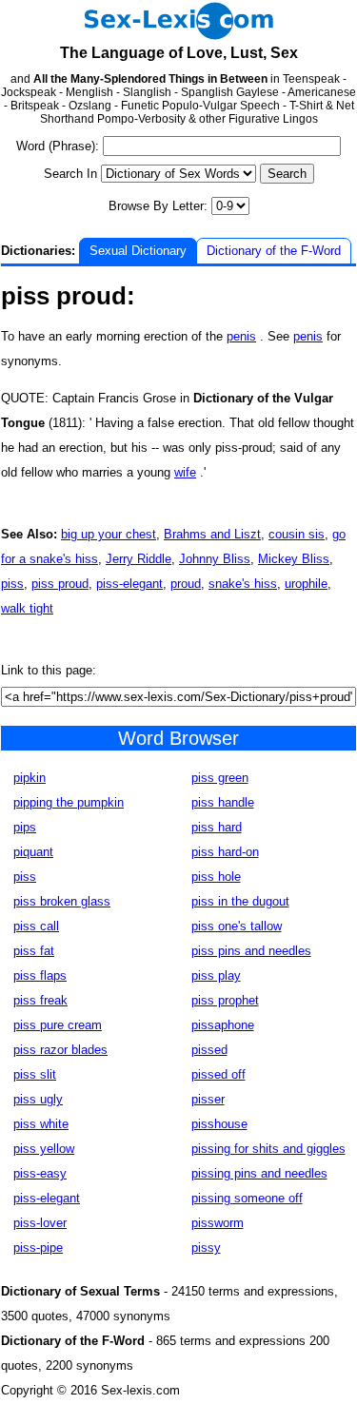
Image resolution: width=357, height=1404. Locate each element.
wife (185, 472)
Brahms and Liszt (212, 534)
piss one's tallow (236, 926)
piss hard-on (225, 852)
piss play (216, 975)
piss (12, 583)
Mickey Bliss (293, 559)
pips (24, 827)
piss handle (222, 802)
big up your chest (108, 534)
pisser (208, 1099)
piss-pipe (38, 1247)
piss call (36, 926)
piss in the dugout (240, 901)
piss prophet (225, 1000)
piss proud (60, 583)
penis (241, 336)
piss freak (40, 1000)
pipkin (29, 777)
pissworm (217, 1223)
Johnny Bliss (214, 559)
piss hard (216, 827)
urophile (306, 583)
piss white (41, 1124)
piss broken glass (61, 901)
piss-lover (40, 1223)
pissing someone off (247, 1198)
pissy (206, 1247)
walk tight (27, 608)
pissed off (218, 1074)
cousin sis (296, 534)
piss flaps (40, 975)
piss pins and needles (251, 951)
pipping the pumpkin (68, 802)
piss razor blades (60, 1050)
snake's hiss (242, 583)
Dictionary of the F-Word (274, 251)
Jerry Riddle (138, 559)
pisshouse (219, 1124)
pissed (209, 1050)
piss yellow (43, 1148)
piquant (33, 852)
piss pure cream (57, 1025)
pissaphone (222, 1025)
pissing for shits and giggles (268, 1148)
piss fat (33, 951)
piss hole (216, 876)
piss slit (34, 1074)
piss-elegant (129, 583)
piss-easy (40, 1173)
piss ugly (38, 1099)
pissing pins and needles (259, 1173)
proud (185, 583)
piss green (219, 777)
